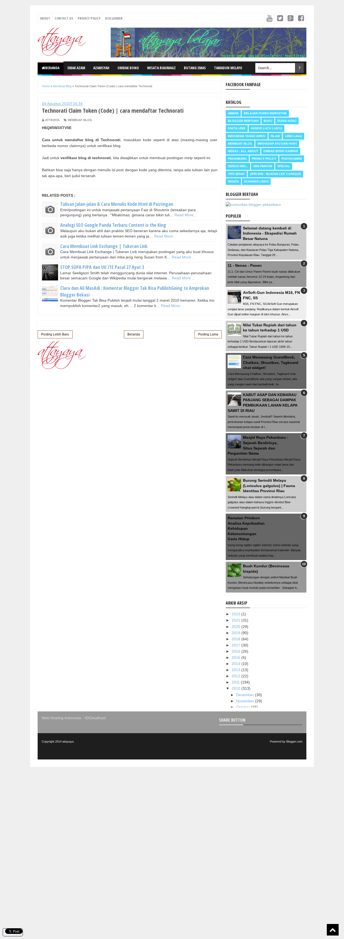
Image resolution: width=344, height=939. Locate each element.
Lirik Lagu (293, 136)
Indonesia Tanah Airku (247, 136)
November (245, 701)
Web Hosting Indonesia (61, 718)
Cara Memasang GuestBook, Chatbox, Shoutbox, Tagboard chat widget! (270, 362)
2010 (236, 688)
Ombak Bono (128, 67)
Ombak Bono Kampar (280, 151)
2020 (236, 626)
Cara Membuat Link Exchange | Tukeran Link (104, 246)
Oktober (243, 707)
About (45, 18)
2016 (236, 651)
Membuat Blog (80, 120)
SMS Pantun (262, 166)
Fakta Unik (237, 128)
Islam (275, 136)
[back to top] (333, 930)
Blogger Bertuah (243, 120)
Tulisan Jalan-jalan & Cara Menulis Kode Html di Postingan (116, 204)
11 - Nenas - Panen (245, 265)
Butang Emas (195, 67)
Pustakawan (291, 158)
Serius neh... (238, 166)
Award (233, 113)
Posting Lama (208, 334)
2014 (236, 664)
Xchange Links (256, 181)
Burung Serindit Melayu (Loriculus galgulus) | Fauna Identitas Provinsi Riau (269, 485)
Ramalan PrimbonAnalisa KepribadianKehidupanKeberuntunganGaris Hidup (246, 528)
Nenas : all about (243, 151)
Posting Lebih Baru (55, 334)
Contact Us (64, 18)
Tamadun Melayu (228, 67)
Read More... (185, 215)
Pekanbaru (237, 158)
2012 (236, 676)
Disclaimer (114, 18)
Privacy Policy (89, 18)
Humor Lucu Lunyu (266, 128)
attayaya (68, 741)
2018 (236, 639)
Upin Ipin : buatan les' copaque (275, 174)
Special (283, 166)
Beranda (52, 67)
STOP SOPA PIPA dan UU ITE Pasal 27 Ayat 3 (102, 267)
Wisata (233, 181)
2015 (236, 657)
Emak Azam (76, 67)
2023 (236, 614)
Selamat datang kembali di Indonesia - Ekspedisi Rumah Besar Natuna (270, 233)
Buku (268, 120)
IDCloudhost (95, 718)
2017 (236, 645)
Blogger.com (294, 741)
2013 (236, 670)
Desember (245, 695)
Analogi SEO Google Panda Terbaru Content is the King (113, 225)
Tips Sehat (236, 174)
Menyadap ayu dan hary (277, 143)
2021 (236, 620)
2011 (236, 682)
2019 (236, 633)
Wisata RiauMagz (161, 67)
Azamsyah (101, 67)
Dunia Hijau (286, 120)
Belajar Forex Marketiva (265, 113)
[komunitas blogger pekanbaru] (253, 204)
